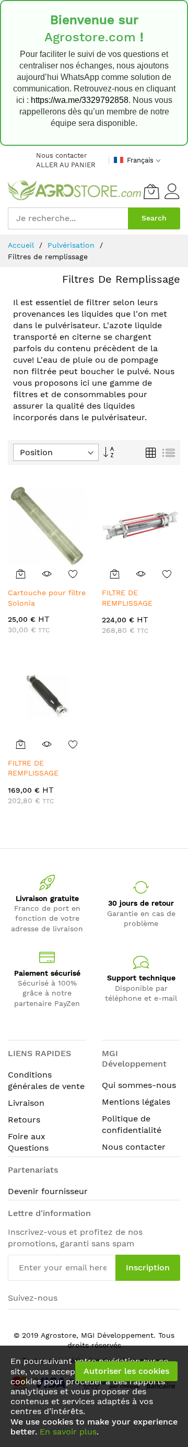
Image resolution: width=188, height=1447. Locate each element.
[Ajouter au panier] (21, 574)
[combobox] (68, 218)
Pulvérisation (72, 245)
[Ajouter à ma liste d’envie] (73, 574)
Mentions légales (136, 1102)
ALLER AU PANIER (66, 165)
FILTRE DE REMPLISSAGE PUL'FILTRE (127, 602)
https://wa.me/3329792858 (79, 100)
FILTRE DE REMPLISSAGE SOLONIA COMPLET (42, 773)
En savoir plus (68, 1432)
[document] (94, 1396)
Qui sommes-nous (139, 1085)
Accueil (22, 245)
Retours (24, 1120)
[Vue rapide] (47, 574)
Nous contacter (61, 155)
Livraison (26, 1103)
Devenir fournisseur (48, 1191)
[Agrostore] (74, 191)
